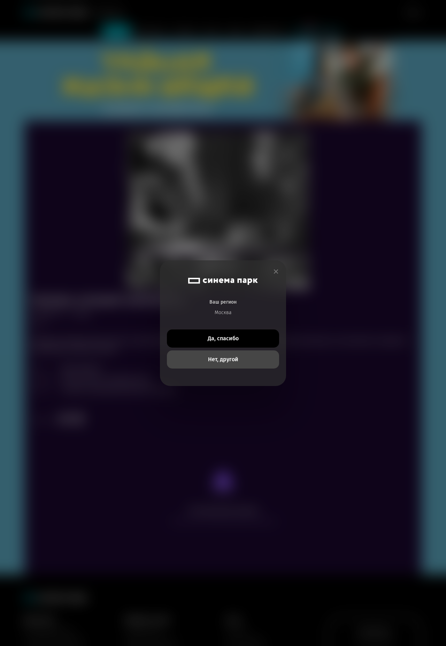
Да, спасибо (223, 338)
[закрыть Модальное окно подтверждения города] (276, 271)
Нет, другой (223, 359)
